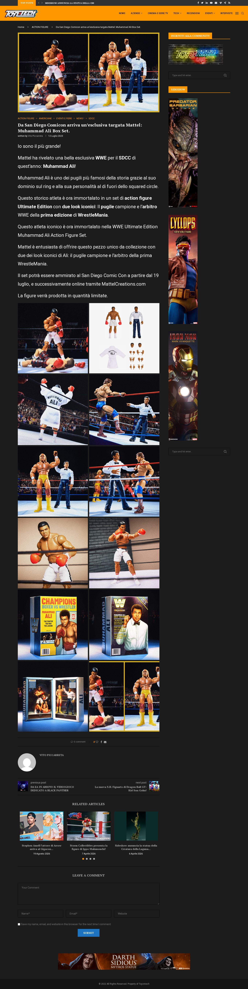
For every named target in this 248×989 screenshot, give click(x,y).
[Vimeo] (220, 3)
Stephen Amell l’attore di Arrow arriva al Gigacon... (41, 847)
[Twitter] (202, 3)
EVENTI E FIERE (64, 118)
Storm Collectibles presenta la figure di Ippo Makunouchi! (88, 847)
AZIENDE (135, 13)
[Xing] (225, 3)
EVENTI (209, 13)
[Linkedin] (207, 3)
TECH (176, 13)
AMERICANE (45, 118)
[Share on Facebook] (101, 742)
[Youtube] (211, 3)
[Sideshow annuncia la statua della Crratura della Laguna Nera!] (136, 826)
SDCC (92, 118)
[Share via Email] (105, 742)
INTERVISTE (226, 13)
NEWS (122, 13)
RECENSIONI (193, 13)
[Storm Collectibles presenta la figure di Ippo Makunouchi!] (89, 826)
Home (21, 27)
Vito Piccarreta (35, 136)
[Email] (216, 3)
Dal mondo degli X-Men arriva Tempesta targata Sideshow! (82, 3)
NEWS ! (80, 118)
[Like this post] (97, 742)
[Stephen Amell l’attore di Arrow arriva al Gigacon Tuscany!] (41, 826)
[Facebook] (198, 3)
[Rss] (229, 3)
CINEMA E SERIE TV (158, 13)
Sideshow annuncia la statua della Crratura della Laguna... (136, 847)
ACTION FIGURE (40, 27)
